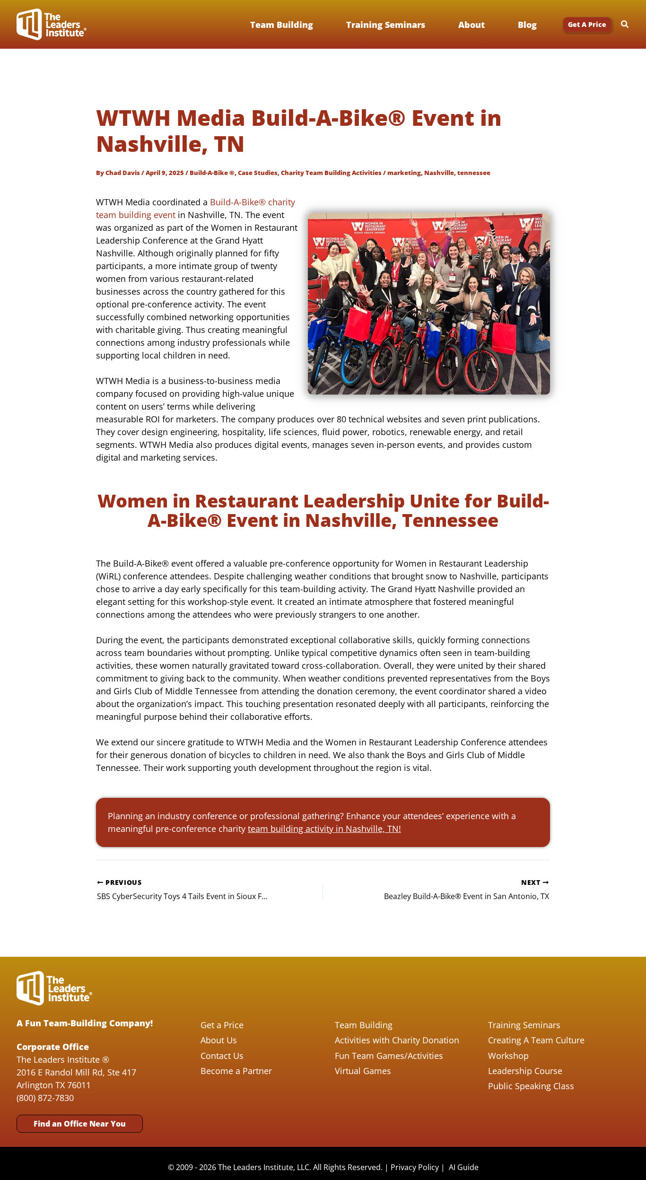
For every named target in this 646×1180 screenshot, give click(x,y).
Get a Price (222, 1025)
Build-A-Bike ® (212, 172)
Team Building (364, 1025)
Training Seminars (524, 1025)
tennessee (473, 172)
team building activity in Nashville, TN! (324, 828)
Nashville (439, 172)
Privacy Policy (415, 1167)
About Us (219, 1040)
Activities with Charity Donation (397, 1040)
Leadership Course (525, 1070)
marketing (404, 172)
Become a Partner (236, 1070)
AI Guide (464, 1167)
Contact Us (222, 1055)
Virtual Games (363, 1070)
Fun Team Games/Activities (389, 1055)
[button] (587, 24)
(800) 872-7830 (45, 1097)
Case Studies (258, 172)
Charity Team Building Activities (331, 172)
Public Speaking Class (531, 1086)
